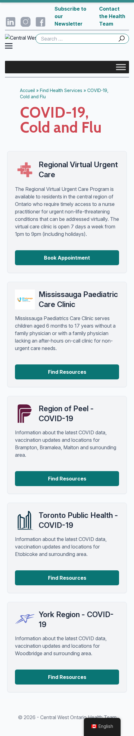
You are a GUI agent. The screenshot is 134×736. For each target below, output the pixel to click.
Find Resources (67, 372)
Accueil (27, 90)
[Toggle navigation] (8, 45)
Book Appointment (67, 258)
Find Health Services (61, 90)
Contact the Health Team (112, 16)
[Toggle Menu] (121, 67)
